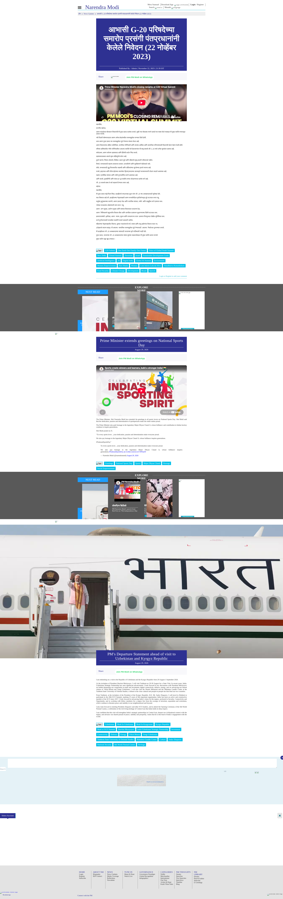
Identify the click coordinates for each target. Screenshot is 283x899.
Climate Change (118, 271)
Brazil (144, 271)
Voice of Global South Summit (161, 250)
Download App (188, 329)
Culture (163, 739)
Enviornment (159, 260)
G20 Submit (110, 250)
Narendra (102, 7)
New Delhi (101, 255)
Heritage (141, 745)
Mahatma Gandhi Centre (147, 739)
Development (133, 271)
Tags (99, 250)
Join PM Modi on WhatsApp (139, 77)
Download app (7, 894)
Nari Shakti (123, 266)
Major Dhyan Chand (152, 463)
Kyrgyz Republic (162, 724)
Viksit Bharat (134, 734)
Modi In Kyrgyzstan (144, 724)
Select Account (8, 815)
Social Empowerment (106, 468)
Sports (138, 463)
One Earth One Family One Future (132, 250)
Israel (138, 255)
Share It (3, 769)
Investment (175, 729)
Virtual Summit (115, 255)
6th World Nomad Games (124, 745)
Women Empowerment (106, 266)
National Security (104, 745)
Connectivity (102, 734)
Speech (152, 271)
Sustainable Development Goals (156, 255)
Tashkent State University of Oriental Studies (115, 739)
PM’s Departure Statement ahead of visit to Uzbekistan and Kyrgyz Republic (141, 656)
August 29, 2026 (132, 455)
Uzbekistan (109, 724)
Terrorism (128, 255)
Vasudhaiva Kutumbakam (174, 266)
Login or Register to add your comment (173, 276)
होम (79, 14)
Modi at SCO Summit (106, 729)
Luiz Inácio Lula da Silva (150, 266)
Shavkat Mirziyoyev (126, 729)
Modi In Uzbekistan (125, 724)
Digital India (128, 260)
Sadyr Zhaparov (175, 739)
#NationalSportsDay (116, 452)
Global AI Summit (143, 260)
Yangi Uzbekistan (150, 734)
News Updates (89, 14)
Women (134, 266)
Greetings (109, 463)
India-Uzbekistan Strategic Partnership (152, 729)
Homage (166, 463)
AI (119, 260)
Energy (123, 734)
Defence (114, 734)
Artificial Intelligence (106, 260)
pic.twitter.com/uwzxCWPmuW (135, 452)
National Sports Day (124, 463)
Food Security (103, 271)
